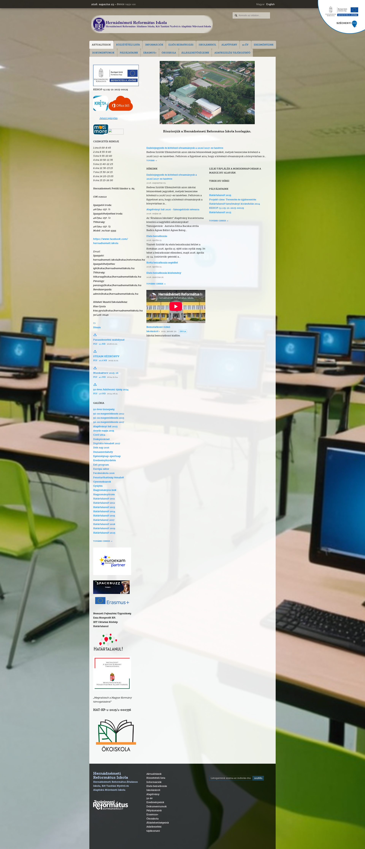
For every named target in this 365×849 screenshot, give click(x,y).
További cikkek (101, 541)
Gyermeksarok (102, 482)
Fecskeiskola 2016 (104, 473)
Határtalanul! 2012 (104, 503)
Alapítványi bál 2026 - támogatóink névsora (172, 209)
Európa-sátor (101, 469)
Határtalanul (101, 626)
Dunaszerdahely (103, 452)
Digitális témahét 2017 (106, 443)
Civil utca (99, 435)
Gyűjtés (97, 486)
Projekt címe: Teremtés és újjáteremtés (232, 199)
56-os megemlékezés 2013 (108, 418)
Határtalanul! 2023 (104, 533)
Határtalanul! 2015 (104, 516)
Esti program (101, 465)
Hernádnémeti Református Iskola (115, 781)
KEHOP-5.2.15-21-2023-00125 (226, 208)
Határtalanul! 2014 (104, 511)
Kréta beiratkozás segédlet (162, 263)
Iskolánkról (152, 331)
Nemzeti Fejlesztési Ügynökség (112, 613)
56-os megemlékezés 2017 (108, 422)
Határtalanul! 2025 (220, 195)
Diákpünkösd (101, 439)
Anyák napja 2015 (103, 431)
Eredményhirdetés (104, 460)
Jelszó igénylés (108, 118)
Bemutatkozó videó (158, 327)
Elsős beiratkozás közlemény (163, 273)
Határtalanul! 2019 (104, 528)
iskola (183, 331)
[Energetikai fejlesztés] (116, 85)
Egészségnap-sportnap (107, 456)
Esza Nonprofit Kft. (104, 618)
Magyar (260, 4)
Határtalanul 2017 (103, 520)
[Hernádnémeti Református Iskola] (152, 24)
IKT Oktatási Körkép (105, 622)
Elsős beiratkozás (156, 236)
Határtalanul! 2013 (104, 507)
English (270, 4)
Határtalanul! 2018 (104, 524)
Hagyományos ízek (104, 490)
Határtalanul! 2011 (104, 499)
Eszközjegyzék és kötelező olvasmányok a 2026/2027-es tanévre (184, 148)
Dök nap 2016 (101, 448)
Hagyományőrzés (104, 494)
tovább (150, 161)
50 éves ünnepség (103, 409)
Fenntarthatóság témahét (108, 477)
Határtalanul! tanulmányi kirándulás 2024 (234, 204)
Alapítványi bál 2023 (105, 426)
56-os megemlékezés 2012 (108, 414)
